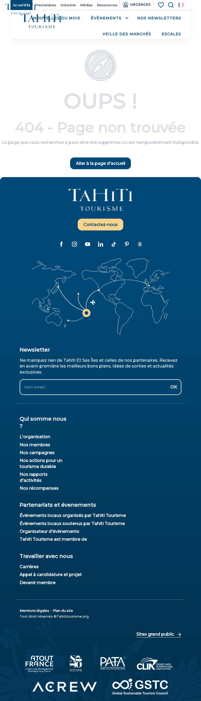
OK (173, 387)
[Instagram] (74, 244)
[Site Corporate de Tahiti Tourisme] (41, 21)
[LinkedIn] (100, 244)
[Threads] (139, 244)
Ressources (107, 5)
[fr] (181, 5)
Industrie (68, 5)
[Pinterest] (126, 244)
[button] (181, 5)
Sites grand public (155, 634)
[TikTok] (113, 244)
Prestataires (45, 5)
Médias (86, 5)
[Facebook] (61, 244)
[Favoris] (161, 5)
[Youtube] (87, 244)
